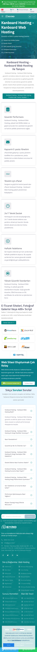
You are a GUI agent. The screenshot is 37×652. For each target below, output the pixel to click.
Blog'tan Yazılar (9, 580)
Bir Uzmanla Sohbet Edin (12, 383)
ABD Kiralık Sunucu (10, 605)
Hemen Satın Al (8, 323)
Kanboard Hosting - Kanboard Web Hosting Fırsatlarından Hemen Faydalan (18, 96)
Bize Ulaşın (29, 383)
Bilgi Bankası (8, 583)
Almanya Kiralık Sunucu (11, 598)
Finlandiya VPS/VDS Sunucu (12, 618)
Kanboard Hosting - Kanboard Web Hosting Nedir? (16, 411)
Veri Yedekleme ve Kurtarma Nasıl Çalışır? (15, 487)
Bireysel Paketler (25, 577)
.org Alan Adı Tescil (29, 605)
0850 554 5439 (9, 540)
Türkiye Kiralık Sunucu (11, 602)
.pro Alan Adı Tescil (29, 615)
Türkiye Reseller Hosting (27, 590)
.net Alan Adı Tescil (29, 602)
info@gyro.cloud (9, 543)
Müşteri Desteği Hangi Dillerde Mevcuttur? (14, 503)
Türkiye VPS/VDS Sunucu (11, 615)
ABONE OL (30, 516)
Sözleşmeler (8, 587)
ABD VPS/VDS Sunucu (11, 622)
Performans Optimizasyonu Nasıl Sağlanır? (15, 495)
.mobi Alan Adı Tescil (29, 622)
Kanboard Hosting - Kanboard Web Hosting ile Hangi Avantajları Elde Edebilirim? (16, 454)
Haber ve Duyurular (10, 577)
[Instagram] (12, 555)
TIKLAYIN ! (22, 6)
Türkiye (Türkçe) (23, 9)
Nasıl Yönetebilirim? (11, 439)
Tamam (9, 645)
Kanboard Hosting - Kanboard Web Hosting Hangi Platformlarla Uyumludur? (17, 478)
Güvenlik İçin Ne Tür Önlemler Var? (15, 446)
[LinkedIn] (17, 555)
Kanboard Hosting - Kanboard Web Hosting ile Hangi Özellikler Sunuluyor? (17, 432)
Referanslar (8, 573)
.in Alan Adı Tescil (28, 608)
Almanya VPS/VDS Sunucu (12, 612)
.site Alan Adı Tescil (29, 618)
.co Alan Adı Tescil (28, 612)
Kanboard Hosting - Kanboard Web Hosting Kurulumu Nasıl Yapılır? (16, 470)
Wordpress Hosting (26, 573)
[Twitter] (7, 555)
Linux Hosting (24, 570)
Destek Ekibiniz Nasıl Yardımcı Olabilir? (17, 462)
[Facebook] (3, 555)
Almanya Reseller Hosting (28, 587)
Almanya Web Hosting (27, 567)
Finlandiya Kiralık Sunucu (11, 608)
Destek (32, 12)
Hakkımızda (8, 567)
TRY (13, 9)
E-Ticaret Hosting (25, 583)
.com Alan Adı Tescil (29, 598)
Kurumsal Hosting (26, 580)
